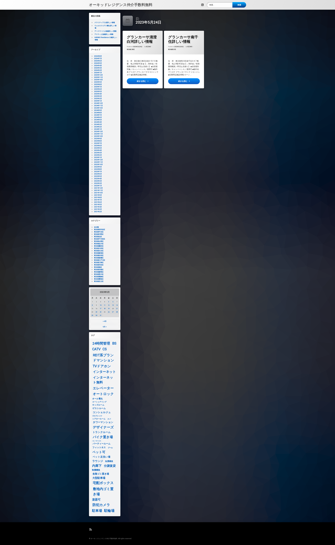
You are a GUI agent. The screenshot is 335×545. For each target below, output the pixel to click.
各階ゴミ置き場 (101, 473)
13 (113, 305)
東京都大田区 (99, 248)
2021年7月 (98, 200)
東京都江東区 (131, 49)
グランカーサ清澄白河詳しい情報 (142, 39)
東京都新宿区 (99, 253)
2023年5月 (98, 148)
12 (109, 305)
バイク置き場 (103, 437)
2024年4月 (98, 122)
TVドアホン (102, 366)
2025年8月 (98, 84)
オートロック (103, 394)
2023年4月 (98, 150)
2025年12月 (98, 75)
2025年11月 (98, 77)
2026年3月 (98, 68)
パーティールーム (102, 444)
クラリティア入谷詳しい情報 (104, 22)
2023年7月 (98, 143)
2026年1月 (98, 73)
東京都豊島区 (99, 279)
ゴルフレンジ (97, 416)
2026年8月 (98, 56)
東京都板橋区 (99, 258)
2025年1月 (98, 101)
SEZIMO (148, 46)
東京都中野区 (99, 234)
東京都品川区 (99, 244)
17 (100, 308)
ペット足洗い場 (101, 456)
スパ (109, 419)
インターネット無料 (103, 380)
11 (104, 305)
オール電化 (97, 398)
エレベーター (103, 388)
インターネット (104, 372)
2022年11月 (98, 162)
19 (109, 308)
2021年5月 (98, 204)
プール (110, 448)
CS (104, 349)
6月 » (105, 327)
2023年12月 (98, 131)
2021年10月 (98, 193)
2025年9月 (98, 82)
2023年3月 (98, 153)
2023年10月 (98, 136)
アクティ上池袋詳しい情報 (103, 34)
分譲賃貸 (110, 466)
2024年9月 (98, 110)
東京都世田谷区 (99, 229)
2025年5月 (98, 91)
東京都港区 (98, 267)
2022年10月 (98, 164)
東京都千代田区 (99, 239)
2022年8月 (98, 169)
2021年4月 (98, 207)
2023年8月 (98, 141)
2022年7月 (98, 171)
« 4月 (105, 321)
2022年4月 (98, 179)
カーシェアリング (99, 402)
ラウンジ (97, 460)
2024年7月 (98, 115)
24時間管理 (101, 343)
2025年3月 (98, 96)
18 (104, 308)
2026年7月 (98, 58)
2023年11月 (98, 134)
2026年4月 (98, 65)
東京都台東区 (99, 241)
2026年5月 (98, 63)
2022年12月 (98, 160)
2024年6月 (98, 117)
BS (114, 343)
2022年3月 (98, 181)
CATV (96, 349)
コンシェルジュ (102, 412)
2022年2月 (98, 183)
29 (92, 315)
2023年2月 (98, 155)
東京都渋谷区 (99, 265)
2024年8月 (98, 113)
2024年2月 (98, 127)
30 (96, 315)
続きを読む (147, 81)
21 (117, 308)
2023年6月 (98, 146)
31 (100, 315)
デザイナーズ (103, 427)
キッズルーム (98, 405)
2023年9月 (98, 138)
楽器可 (96, 499)
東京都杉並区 (99, 255)
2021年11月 (98, 190)
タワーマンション (103, 422)
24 (100, 312)
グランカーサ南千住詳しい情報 (183, 39)
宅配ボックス (103, 483)
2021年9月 (98, 195)
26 (109, 312)
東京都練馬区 (99, 272)
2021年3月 (98, 209)
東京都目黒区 (99, 269)
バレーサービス (96, 441)
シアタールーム (99, 419)
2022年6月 (98, 174)
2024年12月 (98, 103)
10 (100, 305)
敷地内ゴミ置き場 (103, 491)
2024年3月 (98, 124)
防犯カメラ (101, 505)
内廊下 (97, 466)
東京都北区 (98, 236)
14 (117, 305)
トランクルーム (102, 432)
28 (117, 312)
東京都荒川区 (172, 49)
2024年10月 (98, 108)
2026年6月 (98, 61)
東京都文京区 (99, 251)
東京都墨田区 (99, 246)
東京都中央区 (99, 232)
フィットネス (99, 447)
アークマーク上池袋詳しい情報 (105, 31)
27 (113, 312)
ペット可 (98, 452)
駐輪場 (109, 511)
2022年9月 (98, 167)
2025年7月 (98, 87)
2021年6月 (98, 202)
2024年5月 (98, 120)
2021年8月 (98, 197)
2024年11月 (98, 106)
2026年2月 (98, 70)
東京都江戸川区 (99, 260)
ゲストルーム (99, 408)
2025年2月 (98, 98)
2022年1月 (98, 186)
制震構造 (96, 470)
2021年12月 (98, 188)
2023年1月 (98, 157)
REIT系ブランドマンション (103, 357)
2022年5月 (98, 176)
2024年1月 (98, 129)
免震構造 (109, 461)
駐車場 (97, 511)
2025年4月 (98, 94)
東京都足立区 (99, 281)
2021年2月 (98, 212)
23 (96, 312)
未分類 (96, 227)
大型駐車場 (98, 477)
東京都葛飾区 (99, 277)
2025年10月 (98, 80)
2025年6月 (98, 89)
